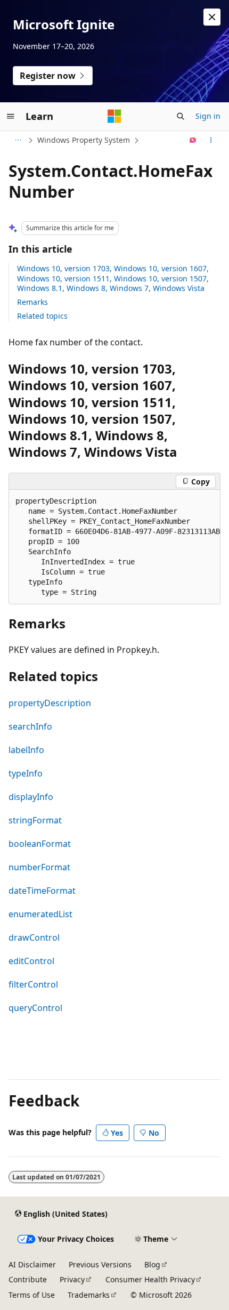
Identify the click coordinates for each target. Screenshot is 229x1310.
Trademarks (89, 1295)
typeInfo (26, 773)
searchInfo (30, 726)
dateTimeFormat (42, 890)
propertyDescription (50, 703)
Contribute (28, 1279)
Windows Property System (83, 140)
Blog (152, 1264)
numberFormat (39, 867)
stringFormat (35, 820)
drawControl (34, 937)
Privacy (72, 1279)
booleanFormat (40, 844)
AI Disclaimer (32, 1264)
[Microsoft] (114, 116)
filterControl (33, 984)
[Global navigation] (10, 116)
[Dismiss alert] (211, 17)
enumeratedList (40, 914)
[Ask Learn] (193, 140)
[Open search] (180, 116)
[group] (114, 547)
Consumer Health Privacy (150, 1279)
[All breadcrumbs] (18, 140)
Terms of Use (32, 1295)
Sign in (207, 116)
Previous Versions (100, 1264)
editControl (31, 961)
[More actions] (211, 140)
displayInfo (31, 797)
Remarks (32, 302)
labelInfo (26, 750)
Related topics (42, 316)
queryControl (35, 1008)
